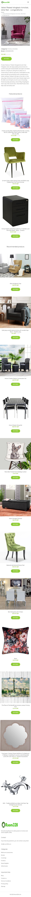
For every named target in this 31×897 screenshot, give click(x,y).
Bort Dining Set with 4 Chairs (15, 612)
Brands (3, 855)
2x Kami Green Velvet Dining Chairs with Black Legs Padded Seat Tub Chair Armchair (15, 181)
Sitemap (3, 886)
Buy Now (6, 58)
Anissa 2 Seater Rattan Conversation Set (15, 378)
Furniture (10, 49)
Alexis (15, 658)
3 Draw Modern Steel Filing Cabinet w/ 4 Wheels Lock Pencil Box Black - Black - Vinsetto (15, 229)
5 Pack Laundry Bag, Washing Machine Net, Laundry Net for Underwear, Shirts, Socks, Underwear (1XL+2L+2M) (15, 132)
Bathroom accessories (7, 852)
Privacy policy (4, 883)
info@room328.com (6, 844)
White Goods (4, 866)
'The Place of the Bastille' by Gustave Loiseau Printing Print (16, 706)
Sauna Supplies (5, 863)
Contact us (3, 878)
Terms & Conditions (6, 881)
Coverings (3, 858)
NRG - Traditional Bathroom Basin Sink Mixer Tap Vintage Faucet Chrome (15, 804)
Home (2, 12)
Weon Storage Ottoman (15, 518)
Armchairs (15, 49)
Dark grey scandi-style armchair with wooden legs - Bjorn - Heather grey (15, 331)
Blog (2, 875)
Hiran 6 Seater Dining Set (15, 425)
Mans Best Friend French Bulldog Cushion (15, 472)
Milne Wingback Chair (15, 283)
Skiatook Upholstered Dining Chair (15, 565)
